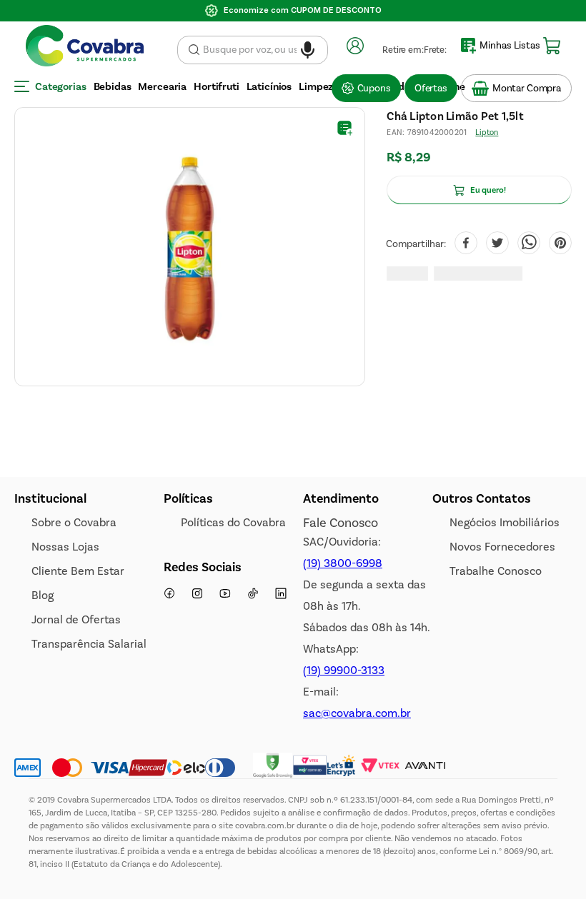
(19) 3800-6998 (342, 563)
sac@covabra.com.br (357, 713)
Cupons (374, 88)
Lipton (486, 132)
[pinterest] (560, 244)
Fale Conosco (340, 523)
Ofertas (430, 88)
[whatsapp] (528, 244)
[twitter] (497, 244)
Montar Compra (526, 88)
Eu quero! (488, 190)
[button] (307, 46)
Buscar (194, 50)
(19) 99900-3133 (343, 670)
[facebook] (466, 244)
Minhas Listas (510, 45)
